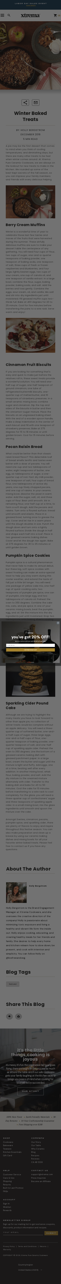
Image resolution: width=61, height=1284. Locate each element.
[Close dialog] (58, 623)
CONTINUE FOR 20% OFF (30, 649)
